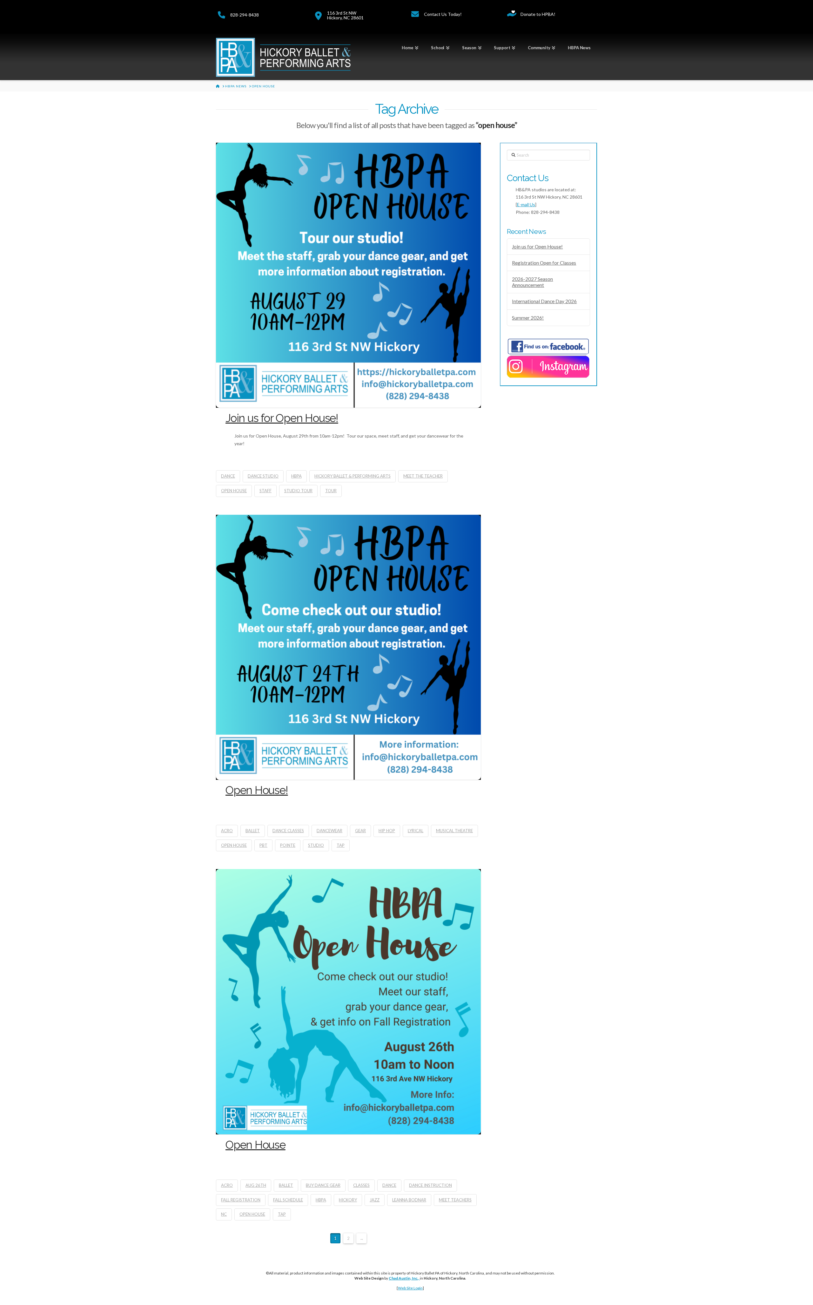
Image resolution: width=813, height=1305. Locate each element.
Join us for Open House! (281, 418)
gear (360, 830)
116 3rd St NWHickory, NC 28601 (345, 15)
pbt (263, 845)
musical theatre (454, 830)
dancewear (329, 830)
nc (224, 1214)
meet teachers (455, 1199)
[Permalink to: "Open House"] (348, 1001)
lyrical (415, 830)
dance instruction (430, 1185)
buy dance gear (323, 1185)
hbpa (296, 476)
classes (361, 1185)
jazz (375, 1199)
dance (228, 476)
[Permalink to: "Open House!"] (348, 647)
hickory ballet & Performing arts (352, 476)
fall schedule (288, 1199)
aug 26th (255, 1185)
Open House (255, 1144)
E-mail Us (526, 204)
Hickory (348, 1199)
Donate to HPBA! (538, 14)
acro (227, 830)
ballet (252, 830)
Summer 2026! (528, 318)
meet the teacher (423, 476)
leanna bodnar (409, 1199)
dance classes (288, 830)
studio (316, 845)
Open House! (256, 790)
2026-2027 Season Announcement (532, 282)
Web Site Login (410, 1288)
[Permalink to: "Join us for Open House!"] (348, 275)
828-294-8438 (244, 14)
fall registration (240, 1199)
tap (341, 845)
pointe (287, 845)
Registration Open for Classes (544, 263)
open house (234, 490)
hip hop (387, 830)
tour (331, 490)
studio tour (298, 490)
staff (265, 490)
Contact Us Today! (443, 14)
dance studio (263, 476)
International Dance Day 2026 (544, 301)
